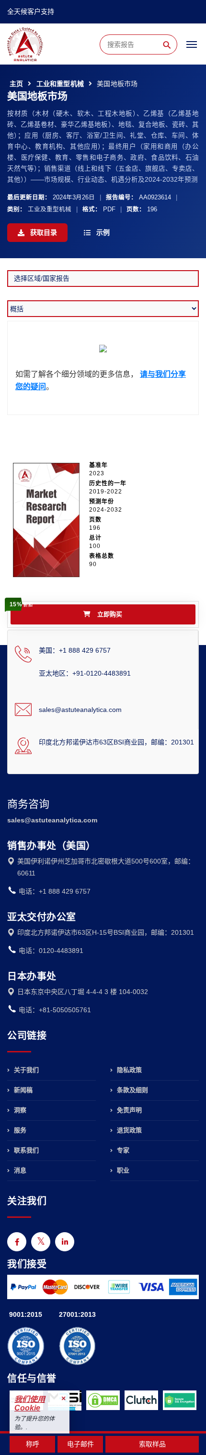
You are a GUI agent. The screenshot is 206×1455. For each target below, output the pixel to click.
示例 (102, 232)
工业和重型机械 (60, 84)
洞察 (19, 1110)
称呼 (32, 1444)
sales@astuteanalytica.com (80, 709)
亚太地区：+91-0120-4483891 (85, 673)
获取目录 (42, 232)
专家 (122, 1150)
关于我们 (25, 1070)
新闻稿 (22, 1090)
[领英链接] (64, 1241)
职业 (122, 1170)
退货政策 (128, 1130)
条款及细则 (131, 1090)
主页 (16, 84)
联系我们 (25, 1150)
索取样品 (152, 1444)
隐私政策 (128, 1070)
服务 (19, 1130)
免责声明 (128, 1110)
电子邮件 (80, 1444)
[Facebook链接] (16, 1241)
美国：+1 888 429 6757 (75, 650)
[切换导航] (191, 48)
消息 (19, 1170)
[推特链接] (40, 1241)
